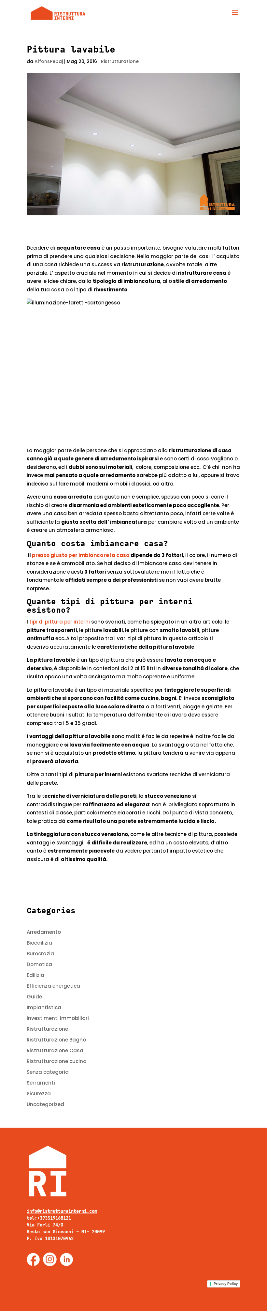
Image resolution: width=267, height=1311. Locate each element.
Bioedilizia (39, 942)
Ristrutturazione (120, 61)
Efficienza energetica (53, 985)
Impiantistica (44, 1007)
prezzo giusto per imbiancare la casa (80, 555)
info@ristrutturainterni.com (62, 1211)
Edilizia (35, 975)
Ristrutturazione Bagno (56, 1039)
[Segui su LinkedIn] (66, 1259)
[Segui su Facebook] (33, 1259)
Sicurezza (39, 1093)
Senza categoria (48, 1072)
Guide (34, 996)
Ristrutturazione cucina (57, 1061)
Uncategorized (45, 1104)
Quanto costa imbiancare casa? (97, 543)
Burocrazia (40, 953)
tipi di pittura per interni (59, 621)
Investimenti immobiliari (58, 1018)
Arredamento (44, 932)
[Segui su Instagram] (49, 1259)
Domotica (39, 964)
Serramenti (41, 1082)
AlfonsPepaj (49, 61)
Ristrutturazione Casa (55, 1050)
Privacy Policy (226, 1283)
